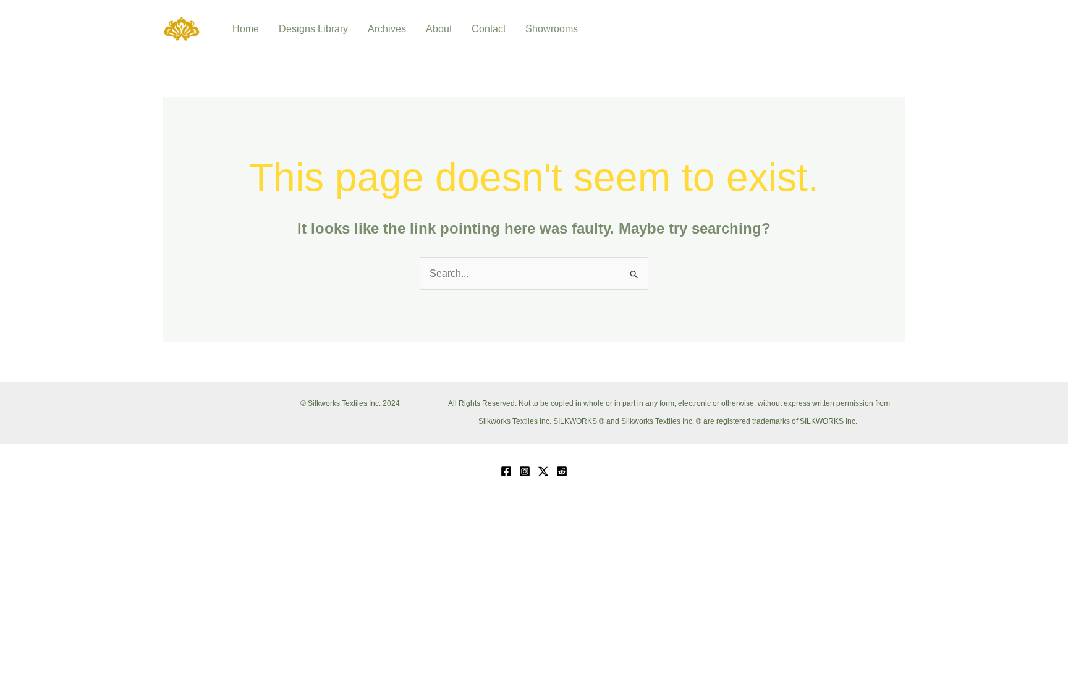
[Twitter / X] (543, 471)
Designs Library (313, 28)
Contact (489, 28)
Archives (387, 28)
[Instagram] (524, 471)
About (439, 28)
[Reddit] (561, 471)
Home (245, 28)
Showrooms (551, 28)
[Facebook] (506, 471)
